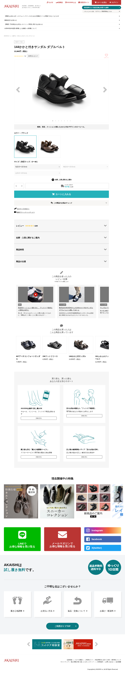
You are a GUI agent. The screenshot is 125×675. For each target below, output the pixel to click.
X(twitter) (97, 548)
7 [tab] (70, 121)
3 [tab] (59, 121)
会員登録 (69, 660)
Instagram (97, 530)
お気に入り (106, 57)
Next (105, 89)
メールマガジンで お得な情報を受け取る (62, 545)
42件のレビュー (33, 56)
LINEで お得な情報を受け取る (22, 545)
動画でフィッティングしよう (26, 212)
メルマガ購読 (78, 660)
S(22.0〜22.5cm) (37, 167)
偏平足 (14, 35)
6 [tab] (67, 121)
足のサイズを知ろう (23, 209)
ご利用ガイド (89, 660)
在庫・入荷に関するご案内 (63, 179)
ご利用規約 (99, 662)
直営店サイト (84, 2)
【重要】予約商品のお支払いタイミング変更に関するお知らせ (23, 24)
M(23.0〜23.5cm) (85, 167)
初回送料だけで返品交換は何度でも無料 (96, 7)
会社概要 (118, 662)
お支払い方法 (46, 611)
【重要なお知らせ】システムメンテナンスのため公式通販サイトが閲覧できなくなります (31, 16)
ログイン (115, 2)
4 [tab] (61, 121)
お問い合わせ (109, 662)
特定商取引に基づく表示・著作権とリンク (108, 660)
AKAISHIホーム (7, 35)
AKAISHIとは (71, 2)
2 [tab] (56, 121)
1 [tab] (53, 121)
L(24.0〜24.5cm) (37, 173)
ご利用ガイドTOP (62, 626)
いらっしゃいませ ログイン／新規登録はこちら (98, 11)
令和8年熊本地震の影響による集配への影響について (20, 28)
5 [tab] (64, 121)
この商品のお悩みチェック (63, 203)
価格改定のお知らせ (10, 20)
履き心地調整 (16, 611)
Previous (18, 89)
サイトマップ (65, 662)
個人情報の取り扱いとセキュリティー (82, 662)
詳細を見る (39, 418)
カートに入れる (63, 194)
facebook (97, 539)
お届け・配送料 (106, 611)
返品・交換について (76, 611)
